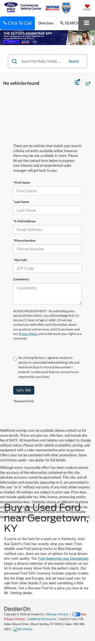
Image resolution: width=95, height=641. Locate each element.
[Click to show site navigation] (86, 23)
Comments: (21, 279)
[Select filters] (77, 83)
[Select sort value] (86, 83)
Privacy (63, 614)
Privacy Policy (28, 334)
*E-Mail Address (24, 221)
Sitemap (51, 614)
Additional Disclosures (42, 619)
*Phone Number (24, 240)
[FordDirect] (17, 609)
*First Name (21, 182)
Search (74, 61)
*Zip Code (20, 260)
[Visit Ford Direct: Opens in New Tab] (23, 629)
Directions (46, 23)
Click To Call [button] (19, 23)
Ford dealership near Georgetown (63, 558)
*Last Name (21, 202)
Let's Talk (24, 390)
